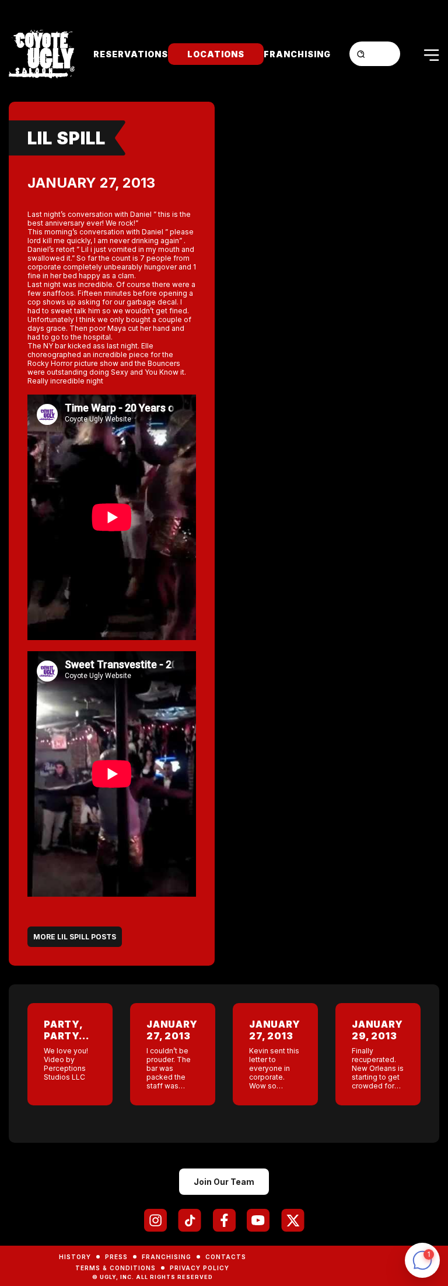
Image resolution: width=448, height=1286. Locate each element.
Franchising (297, 54)
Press (116, 1256)
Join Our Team (224, 1182)
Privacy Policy (199, 1267)
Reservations (130, 54)
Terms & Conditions (115, 1267)
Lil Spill (66, 137)
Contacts (225, 1256)
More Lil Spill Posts (74, 936)
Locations (215, 54)
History (75, 1256)
